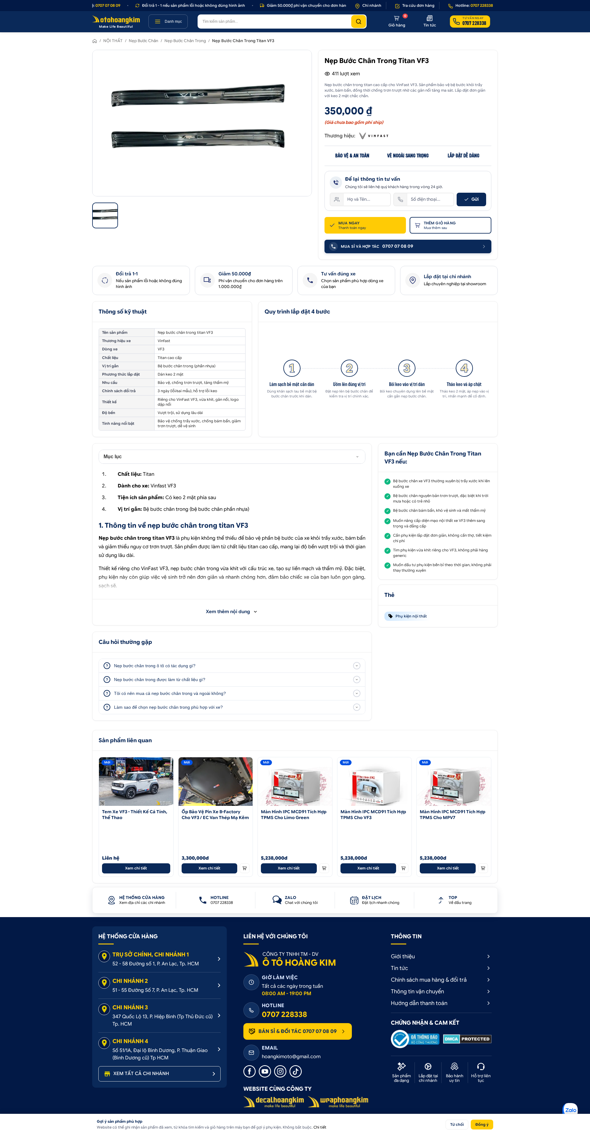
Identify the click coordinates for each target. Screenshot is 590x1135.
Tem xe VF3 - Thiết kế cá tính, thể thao (134, 814)
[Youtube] (265, 1071)
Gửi (475, 199)
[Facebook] (249, 1071)
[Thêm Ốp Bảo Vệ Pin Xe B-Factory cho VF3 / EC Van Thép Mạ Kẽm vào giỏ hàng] (245, 868)
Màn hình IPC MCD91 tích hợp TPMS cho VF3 (373, 814)
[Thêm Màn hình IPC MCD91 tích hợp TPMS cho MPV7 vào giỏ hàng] (483, 868)
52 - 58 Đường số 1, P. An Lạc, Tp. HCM (155, 964)
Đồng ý (482, 1124)
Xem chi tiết (136, 868)
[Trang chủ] (94, 40)
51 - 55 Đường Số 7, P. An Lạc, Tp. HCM (155, 990)
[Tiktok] (295, 1071)
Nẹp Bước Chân (143, 40)
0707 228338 (284, 1015)
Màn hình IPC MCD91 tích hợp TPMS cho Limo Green (293, 814)
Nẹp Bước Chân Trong (185, 40)
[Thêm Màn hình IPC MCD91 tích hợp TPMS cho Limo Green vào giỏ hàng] (324, 868)
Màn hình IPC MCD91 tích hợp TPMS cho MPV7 (452, 814)
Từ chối (457, 1124)
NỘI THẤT (113, 40)
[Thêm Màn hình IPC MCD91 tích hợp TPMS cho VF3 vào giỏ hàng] (403, 868)
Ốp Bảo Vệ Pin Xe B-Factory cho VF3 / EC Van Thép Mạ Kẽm (215, 814)
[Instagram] (280, 1071)
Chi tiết (319, 1127)
